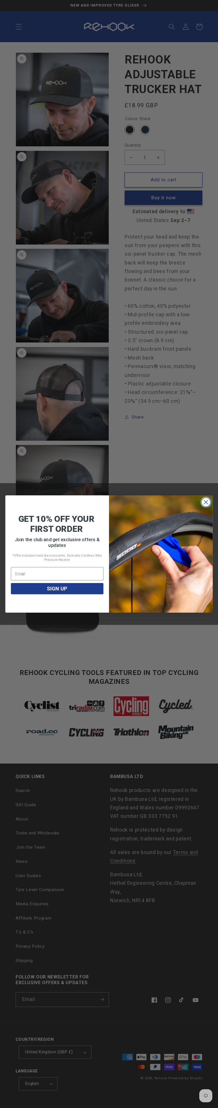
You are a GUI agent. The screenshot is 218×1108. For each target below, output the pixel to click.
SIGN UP (57, 589)
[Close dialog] (206, 502)
